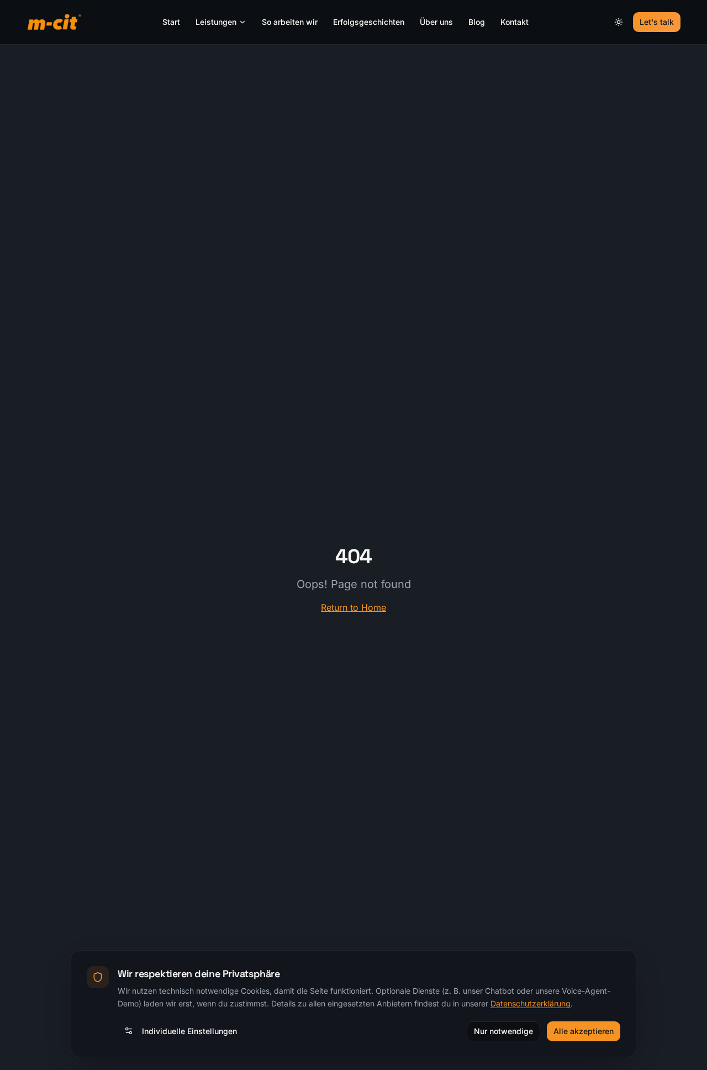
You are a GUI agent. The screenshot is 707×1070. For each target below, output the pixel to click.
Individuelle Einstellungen (189, 1030)
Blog (476, 22)
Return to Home (353, 607)
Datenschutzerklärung (530, 1003)
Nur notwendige (503, 1030)
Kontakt (514, 22)
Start (171, 22)
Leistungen (216, 22)
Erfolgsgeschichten (368, 22)
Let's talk (657, 22)
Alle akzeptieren (583, 1030)
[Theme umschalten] (619, 22)
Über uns (436, 22)
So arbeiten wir (290, 22)
